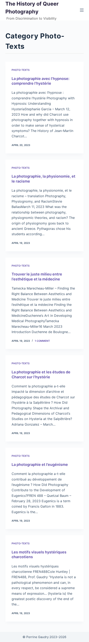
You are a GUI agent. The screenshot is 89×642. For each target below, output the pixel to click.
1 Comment (42, 340)
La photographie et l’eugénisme (40, 464)
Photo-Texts (21, 69)
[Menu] (82, 10)
